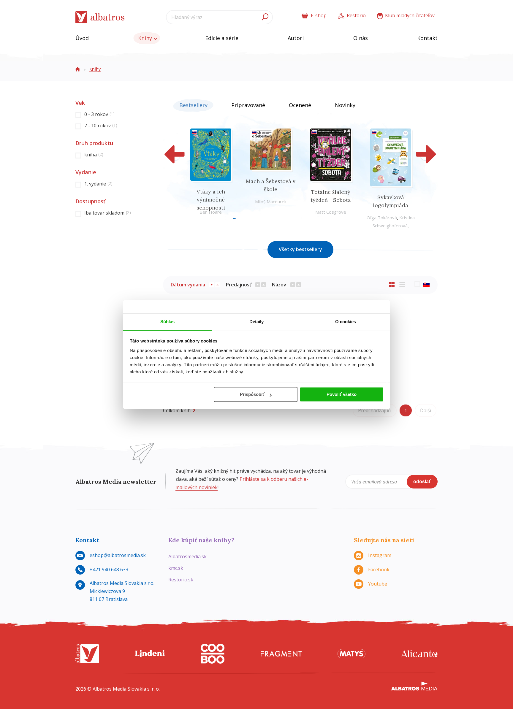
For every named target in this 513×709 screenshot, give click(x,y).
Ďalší (425, 410)
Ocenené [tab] (300, 105)
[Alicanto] (419, 653)
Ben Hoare (211, 212)
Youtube (377, 583)
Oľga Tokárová (382, 218)
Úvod (82, 38)
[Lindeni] (150, 653)
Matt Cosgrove (330, 212)
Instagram (379, 555)
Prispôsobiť (252, 394)
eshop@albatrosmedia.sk (118, 555)
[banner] (100, 17)
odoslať (422, 481)
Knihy (145, 38)
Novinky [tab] (345, 105)
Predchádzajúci (374, 410)
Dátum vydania (188, 284)
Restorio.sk (180, 579)
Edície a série (221, 38)
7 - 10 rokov (100, 125)
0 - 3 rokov (99, 114)
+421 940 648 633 (109, 569)
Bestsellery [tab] (193, 105)
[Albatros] (87, 653)
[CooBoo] (212, 653)
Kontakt (427, 38)
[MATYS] (351, 653)
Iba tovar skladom (107, 213)
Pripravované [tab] (248, 105)
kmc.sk (175, 568)
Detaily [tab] (256, 321)
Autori (296, 38)
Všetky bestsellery (300, 249)
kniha (93, 154)
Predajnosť (238, 284)
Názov (279, 284)
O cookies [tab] (345, 321)
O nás (360, 38)
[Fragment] (281, 653)
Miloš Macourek (270, 201)
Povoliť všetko (342, 394)
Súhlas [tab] (167, 321)
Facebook (379, 569)
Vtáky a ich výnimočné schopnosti (211, 199)
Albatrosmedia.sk (187, 556)
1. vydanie (98, 183)
